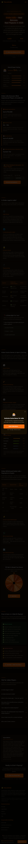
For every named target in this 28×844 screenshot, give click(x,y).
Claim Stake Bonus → (14, 426)
